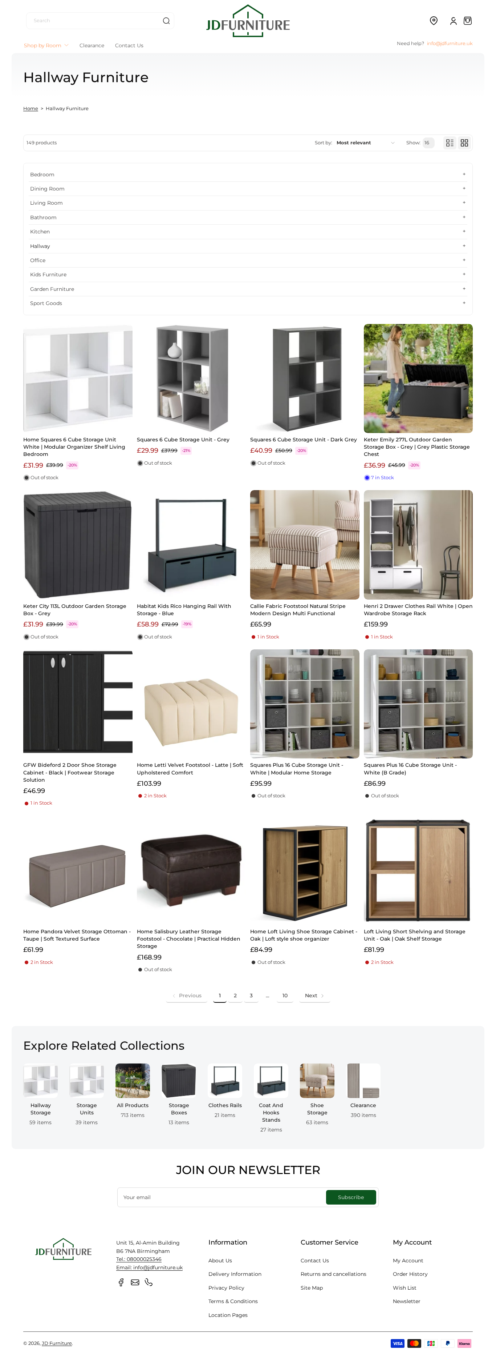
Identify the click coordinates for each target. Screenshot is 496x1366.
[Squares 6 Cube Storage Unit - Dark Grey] (304, 378)
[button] (433, 20)
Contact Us (315, 1260)
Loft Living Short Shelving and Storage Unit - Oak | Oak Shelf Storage (414, 935)
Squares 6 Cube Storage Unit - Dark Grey (303, 439)
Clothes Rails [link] (225, 1105)
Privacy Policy (226, 1288)
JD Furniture (57, 1343)
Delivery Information (234, 1274)
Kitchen (40, 231)
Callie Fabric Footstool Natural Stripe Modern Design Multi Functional (298, 610)
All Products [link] (133, 1105)
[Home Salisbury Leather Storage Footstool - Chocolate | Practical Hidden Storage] (191, 870)
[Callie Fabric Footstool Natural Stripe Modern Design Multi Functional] (304, 545)
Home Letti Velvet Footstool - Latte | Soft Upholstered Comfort (190, 769)
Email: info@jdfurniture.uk (149, 1267)
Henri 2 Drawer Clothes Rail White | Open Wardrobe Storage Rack (418, 610)
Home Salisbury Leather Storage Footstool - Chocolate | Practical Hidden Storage (188, 938)
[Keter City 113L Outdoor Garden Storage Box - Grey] (78, 545)
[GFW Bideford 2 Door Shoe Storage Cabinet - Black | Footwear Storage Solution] (78, 704)
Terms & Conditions (233, 1301)
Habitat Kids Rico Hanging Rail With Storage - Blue (184, 610)
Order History (410, 1274)
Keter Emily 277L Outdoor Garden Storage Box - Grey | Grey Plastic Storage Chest (417, 446)
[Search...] (166, 21)
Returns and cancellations (333, 1274)
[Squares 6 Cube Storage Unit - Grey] (191, 378)
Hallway (40, 246)
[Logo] (248, 20)
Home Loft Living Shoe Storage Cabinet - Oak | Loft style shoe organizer (303, 935)
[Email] (135, 1282)
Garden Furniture (52, 289)
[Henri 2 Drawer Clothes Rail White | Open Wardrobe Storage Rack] (418, 545)
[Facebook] (121, 1282)
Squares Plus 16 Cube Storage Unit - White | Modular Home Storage (296, 769)
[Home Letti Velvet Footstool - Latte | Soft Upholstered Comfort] (191, 704)
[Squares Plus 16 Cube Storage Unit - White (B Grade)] (418, 704)
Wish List (404, 1288)
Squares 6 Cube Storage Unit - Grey (183, 439)
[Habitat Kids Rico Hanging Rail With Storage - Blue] (191, 545)
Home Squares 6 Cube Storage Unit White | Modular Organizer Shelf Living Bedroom (74, 446)
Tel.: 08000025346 (139, 1259)
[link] (186, 995)
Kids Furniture (48, 274)
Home (30, 108)
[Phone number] (149, 1282)
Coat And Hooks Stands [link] (271, 1112)
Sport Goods (46, 303)
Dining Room (47, 188)
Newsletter (406, 1301)
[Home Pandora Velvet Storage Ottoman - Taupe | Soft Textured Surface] (78, 870)
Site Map (312, 1288)
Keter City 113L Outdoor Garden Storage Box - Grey (74, 610)
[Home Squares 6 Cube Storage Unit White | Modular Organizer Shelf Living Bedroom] (78, 378)
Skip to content (11, 55)
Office (37, 260)
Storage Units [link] (87, 1109)
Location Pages (228, 1315)
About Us (220, 1260)
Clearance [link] (363, 1105)
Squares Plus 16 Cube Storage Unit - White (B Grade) (410, 769)
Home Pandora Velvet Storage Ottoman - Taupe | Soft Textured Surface (77, 935)
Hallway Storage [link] (41, 1109)
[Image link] (40, 1100)
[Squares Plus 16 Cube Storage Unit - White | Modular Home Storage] (304, 704)
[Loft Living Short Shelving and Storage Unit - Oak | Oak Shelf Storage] (418, 870)
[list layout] (449, 142)
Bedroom (42, 174)
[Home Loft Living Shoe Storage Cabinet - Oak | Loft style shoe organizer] (304, 870)
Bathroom (43, 217)
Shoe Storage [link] (317, 1109)
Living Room (46, 203)
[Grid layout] (464, 142)
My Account (408, 1260)
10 (285, 995)
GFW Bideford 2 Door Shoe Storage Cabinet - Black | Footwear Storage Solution (70, 772)
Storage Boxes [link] (179, 1109)
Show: (413, 142)
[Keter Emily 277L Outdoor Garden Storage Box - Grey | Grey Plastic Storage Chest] (418, 378)
